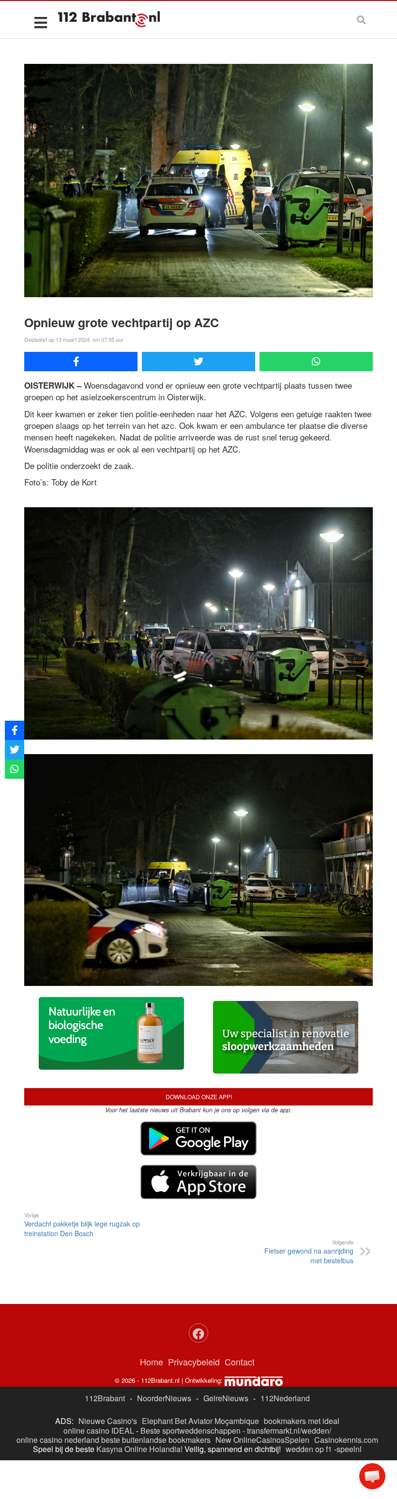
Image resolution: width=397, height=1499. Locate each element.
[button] (372, 1476)
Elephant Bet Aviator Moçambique (200, 1420)
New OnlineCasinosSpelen (262, 1439)
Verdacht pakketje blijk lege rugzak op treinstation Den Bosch (82, 1224)
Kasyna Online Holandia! (139, 1448)
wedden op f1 (309, 1448)
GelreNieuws (225, 1398)
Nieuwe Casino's (107, 1420)
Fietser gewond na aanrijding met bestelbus (308, 1251)
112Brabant (105, 1398)
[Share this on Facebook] (80, 361)
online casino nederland (57, 1439)
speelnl (349, 1448)
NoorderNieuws (164, 1398)
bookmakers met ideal (301, 1420)
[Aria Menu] (40, 22)
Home (151, 1361)
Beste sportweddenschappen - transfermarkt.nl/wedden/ (235, 1430)
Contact (240, 1361)
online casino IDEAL (98, 1430)
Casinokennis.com (346, 1439)
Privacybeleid (194, 1361)
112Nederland (285, 1398)
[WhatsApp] (316, 361)
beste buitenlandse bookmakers (156, 1439)
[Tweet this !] (198, 361)
